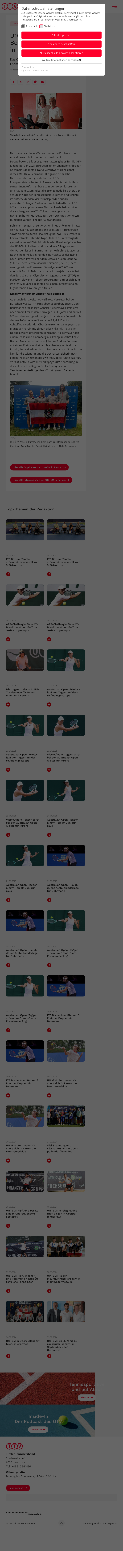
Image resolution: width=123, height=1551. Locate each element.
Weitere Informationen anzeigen (60, 59)
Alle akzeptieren (61, 35)
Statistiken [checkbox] (49, 26)
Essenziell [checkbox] (31, 26)
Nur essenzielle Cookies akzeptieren (61, 53)
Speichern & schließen (61, 44)
